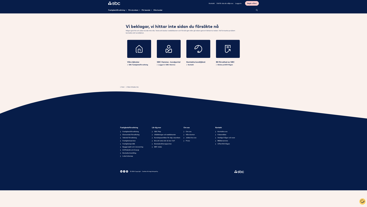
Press (187, 141)
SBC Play (157, 131)
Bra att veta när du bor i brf (164, 141)
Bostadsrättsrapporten (163, 144)
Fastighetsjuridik (128, 144)
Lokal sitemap (127, 156)
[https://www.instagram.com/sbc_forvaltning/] (127, 171)
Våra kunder (157, 10)
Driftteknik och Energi (130, 150)
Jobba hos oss (190, 138)
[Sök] (256, 10)
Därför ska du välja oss (225, 3)
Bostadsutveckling (129, 153)
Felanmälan (221, 135)
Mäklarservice (222, 141)
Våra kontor (190, 135)
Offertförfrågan (223, 144)
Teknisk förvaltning (129, 138)
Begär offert (252, 3)
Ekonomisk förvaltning (130, 135)
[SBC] (114, 3)
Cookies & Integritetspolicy (150, 171)
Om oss (188, 131)
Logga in (238, 3)
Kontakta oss (222, 131)
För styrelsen (133, 10)
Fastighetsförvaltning (116, 10)
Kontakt (212, 3)
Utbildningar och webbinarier (165, 135)
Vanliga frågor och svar (226, 138)
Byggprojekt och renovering (132, 147)
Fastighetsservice (129, 141)
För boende (146, 10)
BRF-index (158, 147)
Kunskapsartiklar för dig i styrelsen (167, 138)
